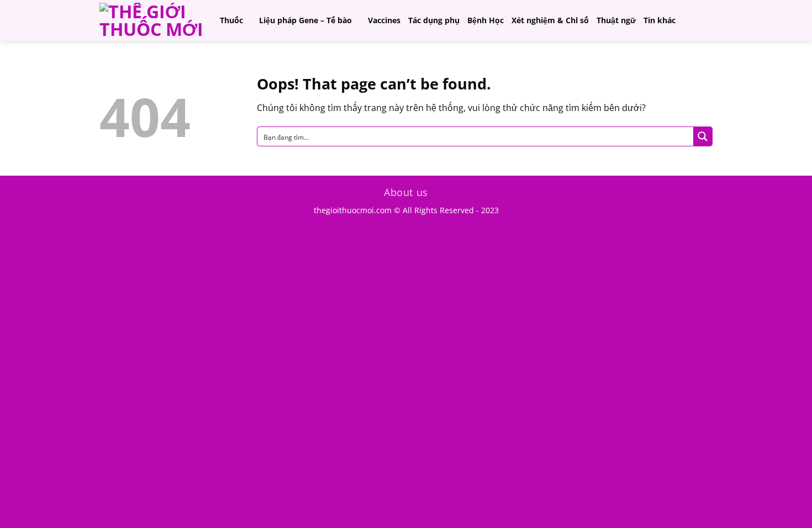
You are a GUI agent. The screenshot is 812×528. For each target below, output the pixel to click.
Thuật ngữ (616, 20)
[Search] (707, 20)
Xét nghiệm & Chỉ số (550, 20)
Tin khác (660, 20)
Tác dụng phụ (434, 20)
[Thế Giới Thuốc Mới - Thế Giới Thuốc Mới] (151, 20)
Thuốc (231, 20)
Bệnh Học (485, 20)
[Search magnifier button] (702, 136)
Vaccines (384, 20)
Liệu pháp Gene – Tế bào (305, 20)
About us (406, 192)
